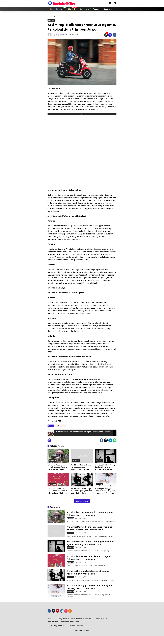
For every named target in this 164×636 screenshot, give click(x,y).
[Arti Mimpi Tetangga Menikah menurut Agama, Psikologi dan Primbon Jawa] (105, 480)
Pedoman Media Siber (70, 622)
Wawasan (51, 20)
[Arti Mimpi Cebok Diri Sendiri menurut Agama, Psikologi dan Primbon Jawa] (58, 480)
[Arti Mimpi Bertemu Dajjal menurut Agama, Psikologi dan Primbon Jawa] (82, 480)
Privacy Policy (101, 619)
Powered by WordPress (57, 626)
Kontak (79, 619)
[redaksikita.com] (61, 3)
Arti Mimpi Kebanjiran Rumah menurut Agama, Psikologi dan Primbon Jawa (57, 467)
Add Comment (82, 501)
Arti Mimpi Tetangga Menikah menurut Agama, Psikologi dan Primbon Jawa (105, 491)
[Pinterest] (57, 611)
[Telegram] (110, 440)
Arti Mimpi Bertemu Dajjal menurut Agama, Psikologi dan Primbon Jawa (81, 491)
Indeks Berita (53, 622)
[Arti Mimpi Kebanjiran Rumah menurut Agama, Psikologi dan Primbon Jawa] (58, 456)
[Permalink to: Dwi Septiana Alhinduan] (50, 35)
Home (50, 619)
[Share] (114, 35)
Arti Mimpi (61, 426)
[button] (110, 3)
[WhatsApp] (114, 440)
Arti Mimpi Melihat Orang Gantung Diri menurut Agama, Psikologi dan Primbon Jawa (105, 467)
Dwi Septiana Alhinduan (60, 34)
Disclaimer (89, 619)
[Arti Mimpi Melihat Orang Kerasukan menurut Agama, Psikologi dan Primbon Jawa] (82, 456)
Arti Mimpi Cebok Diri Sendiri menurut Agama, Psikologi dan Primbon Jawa (57, 491)
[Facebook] (101, 440)
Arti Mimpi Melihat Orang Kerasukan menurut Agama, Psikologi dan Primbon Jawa (81, 467)
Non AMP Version (82, 630)
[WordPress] (61, 611)
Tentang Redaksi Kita (64, 619)
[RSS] (70, 611)
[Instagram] (66, 611)
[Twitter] (106, 440)
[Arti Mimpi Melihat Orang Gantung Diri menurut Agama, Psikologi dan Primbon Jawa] (105, 456)
